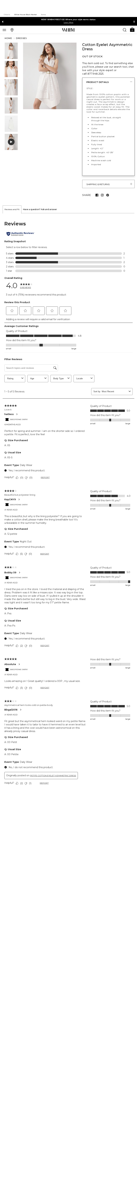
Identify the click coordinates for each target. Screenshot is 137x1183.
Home (8, 38)
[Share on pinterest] (107, 195)
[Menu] (4, 30)
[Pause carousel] (134, 22)
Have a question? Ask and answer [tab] (40, 209)
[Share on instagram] (102, 195)
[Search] (125, 30)
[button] (132, 29)
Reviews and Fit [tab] (12, 209)
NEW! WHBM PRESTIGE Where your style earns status (68, 19)
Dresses (21, 38)
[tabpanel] (68, 503)
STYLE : (90, 88)
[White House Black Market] (68, 30)
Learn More (68, 22)
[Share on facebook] (97, 195)
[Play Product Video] (11, 142)
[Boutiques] (12, 30)
